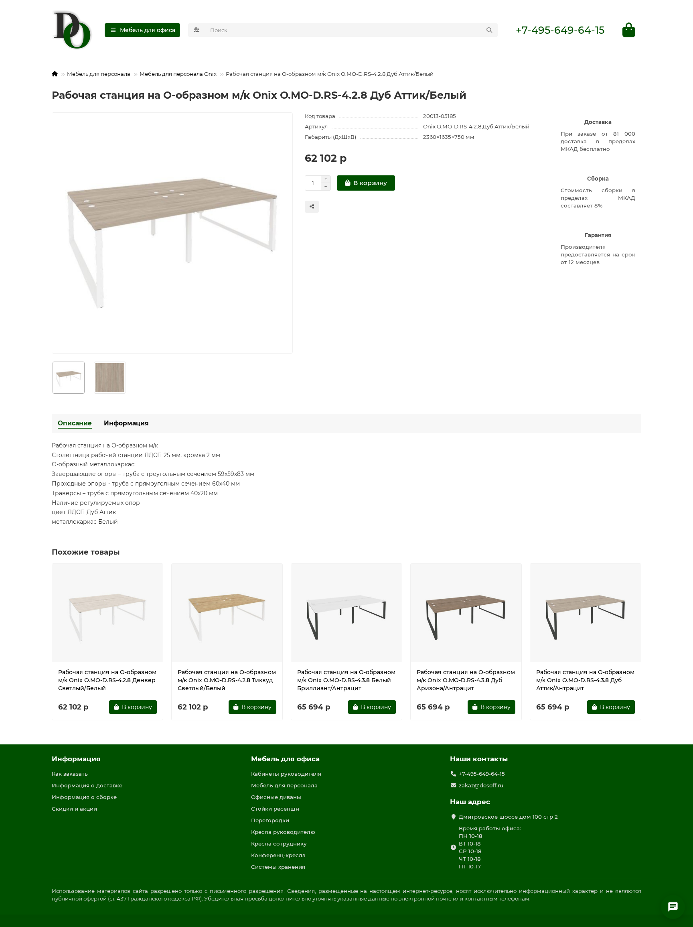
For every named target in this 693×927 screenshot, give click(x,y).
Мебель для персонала (98, 74)
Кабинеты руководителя (286, 773)
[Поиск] (489, 30)
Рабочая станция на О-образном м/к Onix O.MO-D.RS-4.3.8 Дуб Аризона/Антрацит (466, 680)
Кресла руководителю (283, 832)
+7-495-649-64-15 (560, 30)
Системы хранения (278, 867)
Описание (75, 423)
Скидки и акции (74, 808)
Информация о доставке (87, 785)
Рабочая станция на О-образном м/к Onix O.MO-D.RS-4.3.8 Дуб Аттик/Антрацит (585, 680)
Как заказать (70, 773)
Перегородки (270, 820)
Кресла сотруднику (279, 843)
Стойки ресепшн (275, 808)
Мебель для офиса (285, 759)
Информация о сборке (84, 797)
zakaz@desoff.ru (481, 785)
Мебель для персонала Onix (178, 74)
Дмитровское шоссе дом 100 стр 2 (508, 816)
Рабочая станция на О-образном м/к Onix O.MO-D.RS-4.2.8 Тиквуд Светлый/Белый (227, 680)
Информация (126, 423)
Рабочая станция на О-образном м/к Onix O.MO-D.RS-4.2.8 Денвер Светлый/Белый (107, 680)
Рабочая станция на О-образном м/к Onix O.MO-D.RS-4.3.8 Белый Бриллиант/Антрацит (346, 680)
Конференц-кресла (278, 855)
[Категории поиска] (196, 30)
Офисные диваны (276, 797)
